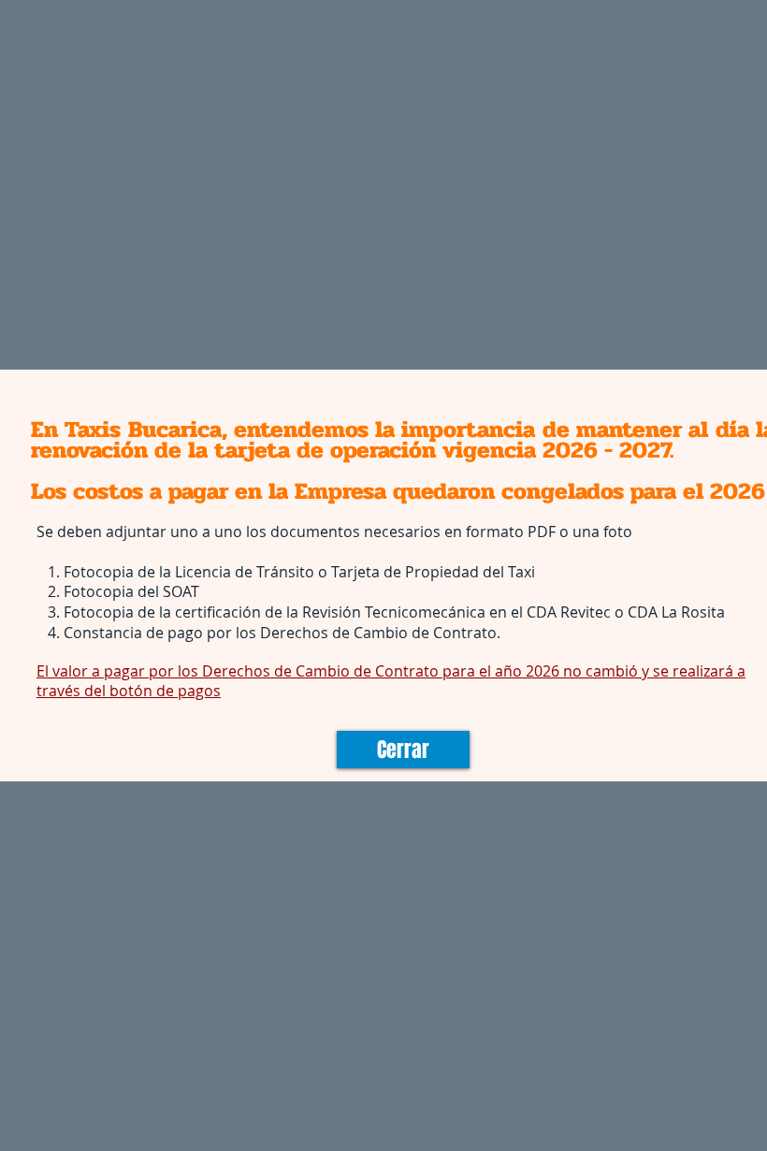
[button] (403, 749)
